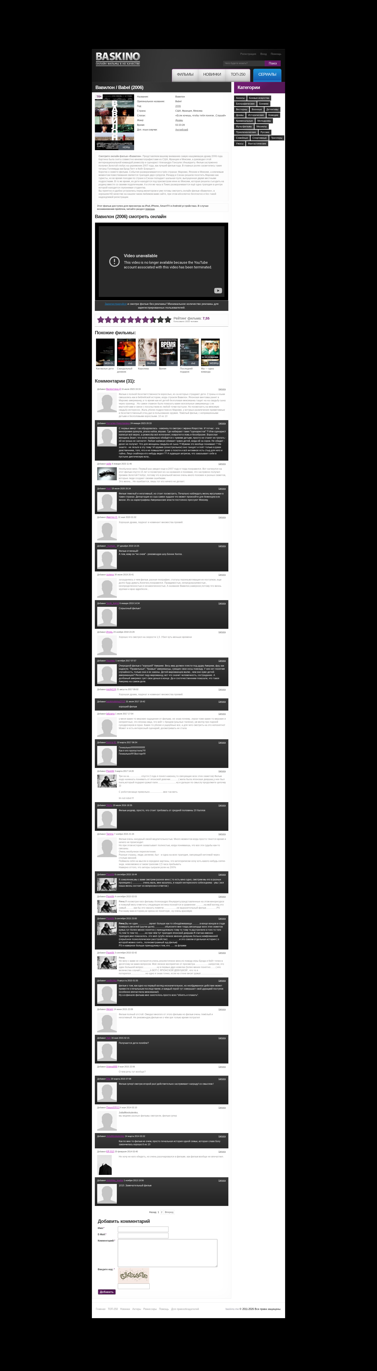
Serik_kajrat (112, 603)
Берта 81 (111, 742)
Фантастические (257, 143)
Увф (108, 1038)
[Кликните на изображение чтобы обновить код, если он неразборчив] (133, 1269)
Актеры (136, 1309)
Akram (109, 1009)
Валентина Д (113, 389)
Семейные (242, 138)
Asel (108, 488)
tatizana (110, 713)
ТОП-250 (113, 1309)
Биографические (245, 103)
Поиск (273, 63)
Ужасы (239, 143)
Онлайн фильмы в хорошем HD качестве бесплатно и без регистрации (118, 59)
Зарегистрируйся (116, 303)
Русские (265, 132)
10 (168, 320)
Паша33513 (113, 1107)
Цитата (222, 389)
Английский (181, 129)
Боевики (263, 103)
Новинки (125, 1309)
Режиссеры (150, 1309)
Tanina (109, 834)
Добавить (107, 1291)
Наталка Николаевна (118, 423)
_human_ (111, 546)
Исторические (256, 115)
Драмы (179, 120)
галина (110, 574)
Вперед (169, 1212)
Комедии (273, 115)
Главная (100, 1309)
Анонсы (240, 98)
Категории (249, 87)
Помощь (276, 53)
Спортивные (260, 138)
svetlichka (111, 980)
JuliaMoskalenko (115, 1136)
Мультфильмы (244, 126)
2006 (178, 106)
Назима (110, 660)
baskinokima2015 (115, 701)
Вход (263, 53)
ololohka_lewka (114, 1180)
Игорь (109, 632)
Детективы (272, 109)
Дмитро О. (112, 517)
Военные (257, 109)
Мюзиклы (261, 126)
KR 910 (110, 1151)
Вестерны (241, 109)
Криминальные (244, 120)
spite (108, 463)
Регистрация (248, 53)
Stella (109, 805)
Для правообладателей (185, 1309)
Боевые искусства (259, 98)
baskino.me (232, 1309)
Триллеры (276, 138)
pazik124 (111, 689)
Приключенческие (246, 132)
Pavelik (110, 771)
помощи (150, 209)
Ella (108, 1078)
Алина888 (111, 1066)
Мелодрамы (264, 120)
